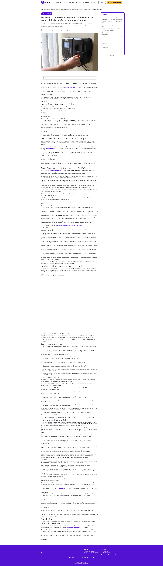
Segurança (104, 43)
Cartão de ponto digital (107, 32)
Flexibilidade (105, 47)
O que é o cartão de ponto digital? (110, 17)
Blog (79, 2)
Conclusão (104, 52)
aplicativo (61, 488)
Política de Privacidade (81, 562)
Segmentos (72, 2)
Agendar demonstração (114, 2)
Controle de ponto (49, 9)
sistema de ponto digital (73, 527)
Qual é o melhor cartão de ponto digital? (112, 36)
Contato (92, 2)
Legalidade (104, 41)
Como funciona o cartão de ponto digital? (112, 19)
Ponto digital (105, 34)
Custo (103, 39)
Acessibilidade (105, 49)
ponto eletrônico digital (73, 87)
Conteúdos (86, 2)
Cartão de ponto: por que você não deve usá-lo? (69, 225)
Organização (105, 45)
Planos (66, 2)
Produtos (58, 2)
